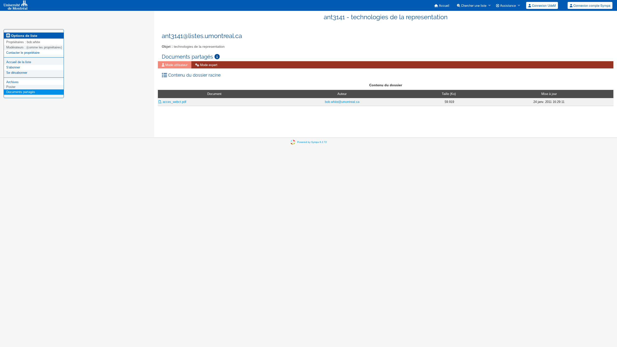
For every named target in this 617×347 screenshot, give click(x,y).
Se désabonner (16, 72)
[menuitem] (441, 5)
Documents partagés (20, 92)
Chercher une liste (473, 5)
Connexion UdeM (543, 5)
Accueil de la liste (18, 62)
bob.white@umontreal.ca (342, 102)
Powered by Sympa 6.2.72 (312, 142)
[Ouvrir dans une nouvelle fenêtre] (217, 57)
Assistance (507, 5)
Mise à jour (549, 94)
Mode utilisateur (176, 64)
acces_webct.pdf (174, 102)
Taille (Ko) (449, 94)
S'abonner (13, 67)
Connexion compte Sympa (591, 5)
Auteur (342, 94)
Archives (12, 82)
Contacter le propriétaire (23, 52)
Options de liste (23, 36)
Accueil (443, 5)
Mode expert (208, 64)
